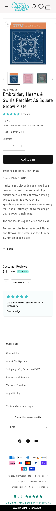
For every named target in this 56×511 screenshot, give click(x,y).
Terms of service (38, 481)
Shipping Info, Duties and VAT (23, 369)
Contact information (38, 487)
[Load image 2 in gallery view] (28, 78)
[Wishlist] (41, 6)
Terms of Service (16, 385)
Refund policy (41, 476)
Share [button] (10, 248)
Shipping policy (19, 487)
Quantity (7, 139)
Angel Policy (13, 393)
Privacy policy (20, 481)
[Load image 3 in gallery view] (42, 78)
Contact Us (12, 353)
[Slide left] (3, 79)
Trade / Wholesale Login (19, 406)
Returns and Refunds (18, 377)
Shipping (19, 125)
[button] (28, 508)
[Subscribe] (45, 427)
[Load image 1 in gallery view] (14, 78)
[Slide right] (52, 79)
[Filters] (6, 282)
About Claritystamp (17, 361)
